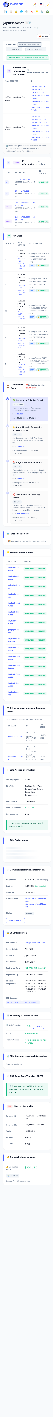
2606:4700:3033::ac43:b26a (31, 759)
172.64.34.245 (38, 116)
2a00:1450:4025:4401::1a (21, 345)
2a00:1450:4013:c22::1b (21, 266)
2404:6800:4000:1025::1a (21, 319)
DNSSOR (16, 4)
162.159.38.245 (38, 119)
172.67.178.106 (22, 179)
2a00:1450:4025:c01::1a (21, 372)
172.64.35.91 (37, 90)
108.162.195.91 (38, 87)
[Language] (41, 4)
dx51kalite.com (15, 736)
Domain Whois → (15, 920)
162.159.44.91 (38, 93)
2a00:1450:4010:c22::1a (21, 292)
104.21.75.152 (22, 191)
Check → (38, 1026)
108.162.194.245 (39, 123)
